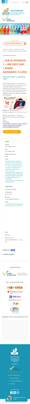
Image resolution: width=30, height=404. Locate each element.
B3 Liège (7, 235)
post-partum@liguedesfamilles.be (11, 127)
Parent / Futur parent (14, 378)
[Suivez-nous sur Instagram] (18, 393)
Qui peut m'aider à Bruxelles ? (14, 43)
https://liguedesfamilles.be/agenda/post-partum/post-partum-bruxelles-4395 (14, 204)
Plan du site (23, 402)
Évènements (16, 49)
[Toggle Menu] (27, 2)
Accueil (11, 49)
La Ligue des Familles (10, 189)
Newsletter (16, 2)
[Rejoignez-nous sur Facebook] (11, 393)
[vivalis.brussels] (8, 17)
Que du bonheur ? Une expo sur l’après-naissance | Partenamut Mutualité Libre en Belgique (15, 124)
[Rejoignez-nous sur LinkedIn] (14, 393)
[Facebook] (12, 250)
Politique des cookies (14, 402)
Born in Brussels (17, 11)
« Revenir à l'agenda (8, 254)
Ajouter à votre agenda (11, 131)
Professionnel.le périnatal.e (16, 381)
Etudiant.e (12, 383)
